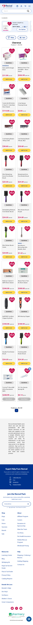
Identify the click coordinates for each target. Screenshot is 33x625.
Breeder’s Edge (6, 588)
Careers (19, 520)
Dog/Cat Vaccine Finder (7, 567)
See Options (22, 29)
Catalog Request (7, 578)
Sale (3, 534)
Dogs (3, 516)
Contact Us (15, 482)
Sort (23, 37)
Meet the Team (22, 529)
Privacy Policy (6, 575)
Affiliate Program (22, 516)
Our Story (20, 533)
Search (29, 11)
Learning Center (7, 555)
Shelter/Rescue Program (22, 541)
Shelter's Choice (7, 598)
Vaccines (4, 527)
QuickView (9, 63)
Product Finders (17, 484)
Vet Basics (5, 595)
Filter (12, 37)
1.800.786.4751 (17, 477)
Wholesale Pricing (23, 546)
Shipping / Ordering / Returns (24, 556)
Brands (4, 530)
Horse (4, 523)
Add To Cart (9, 79)
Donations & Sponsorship (21, 525)
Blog (3, 559)
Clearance (5, 17)
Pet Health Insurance (24, 536)
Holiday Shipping (22, 561)
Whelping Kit (6, 562)
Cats (3, 520)
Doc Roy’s (5, 591)
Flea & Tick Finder (7, 571)
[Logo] (8, 6)
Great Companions (8, 602)
